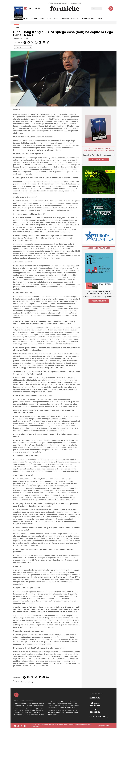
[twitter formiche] (18, 726)
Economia (34, 18)
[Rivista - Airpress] (100, 704)
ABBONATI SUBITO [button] (99, 159)
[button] (25, 13)
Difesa (56, 18)
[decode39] (100, 710)
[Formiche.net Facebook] (29, 9)
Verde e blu (75, 18)
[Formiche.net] (110, 8)
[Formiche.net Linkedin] (39, 9)
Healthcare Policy (88, 18)
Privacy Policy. (35, 726)
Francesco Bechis (22, 38)
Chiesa (49, 18)
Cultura (100, 18)
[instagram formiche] (21, 726)
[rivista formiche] (98, 271)
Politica (25, 18)
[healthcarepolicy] (100, 716)
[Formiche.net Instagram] (36, 9)
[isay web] (107, 725)
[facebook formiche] (15, 726)
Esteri (42, 18)
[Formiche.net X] (32, 9)
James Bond (65, 18)
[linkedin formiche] (24, 726)
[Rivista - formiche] (100, 698)
